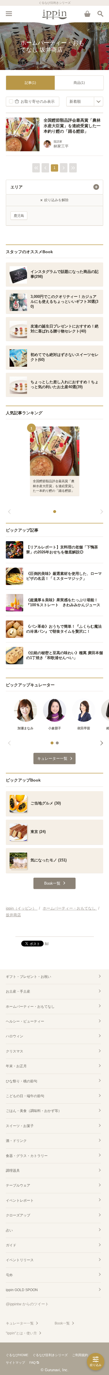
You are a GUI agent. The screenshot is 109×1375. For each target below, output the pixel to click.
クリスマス (14, 1051)
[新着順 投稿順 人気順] (84, 101)
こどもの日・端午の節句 (25, 1096)
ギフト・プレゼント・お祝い (28, 977)
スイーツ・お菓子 (20, 1126)
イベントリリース (20, 1260)
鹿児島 (19, 216)
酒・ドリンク (16, 1141)
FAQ (32, 1362)
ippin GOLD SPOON (22, 1290)
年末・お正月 (16, 1066)
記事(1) (30, 83)
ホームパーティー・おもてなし (30, 1007)
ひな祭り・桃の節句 (21, 1081)
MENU (9, 13)
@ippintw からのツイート (27, 1304)
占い (9, 1230)
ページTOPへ (54, 929)
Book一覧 (62, 1323)
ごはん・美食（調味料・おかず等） (34, 1111)
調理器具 (13, 1171)
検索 (100, 13)
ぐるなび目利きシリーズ (50, 1355)
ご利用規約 (80, 1355)
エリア (16, 187)
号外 (9, 1275)
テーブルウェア (18, 1185)
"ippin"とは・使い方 (21, 1333)
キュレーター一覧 (20, 1323)
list (47, 943)
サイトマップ (15, 1362)
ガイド (11, 1245)
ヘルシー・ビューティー (25, 1021)
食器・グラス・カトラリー (27, 1156)
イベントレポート (20, 1200)
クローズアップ (18, 1215)
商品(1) (79, 83)
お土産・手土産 (18, 991)
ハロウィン (14, 1036)
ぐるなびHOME (17, 1355)
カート (87, 13)
